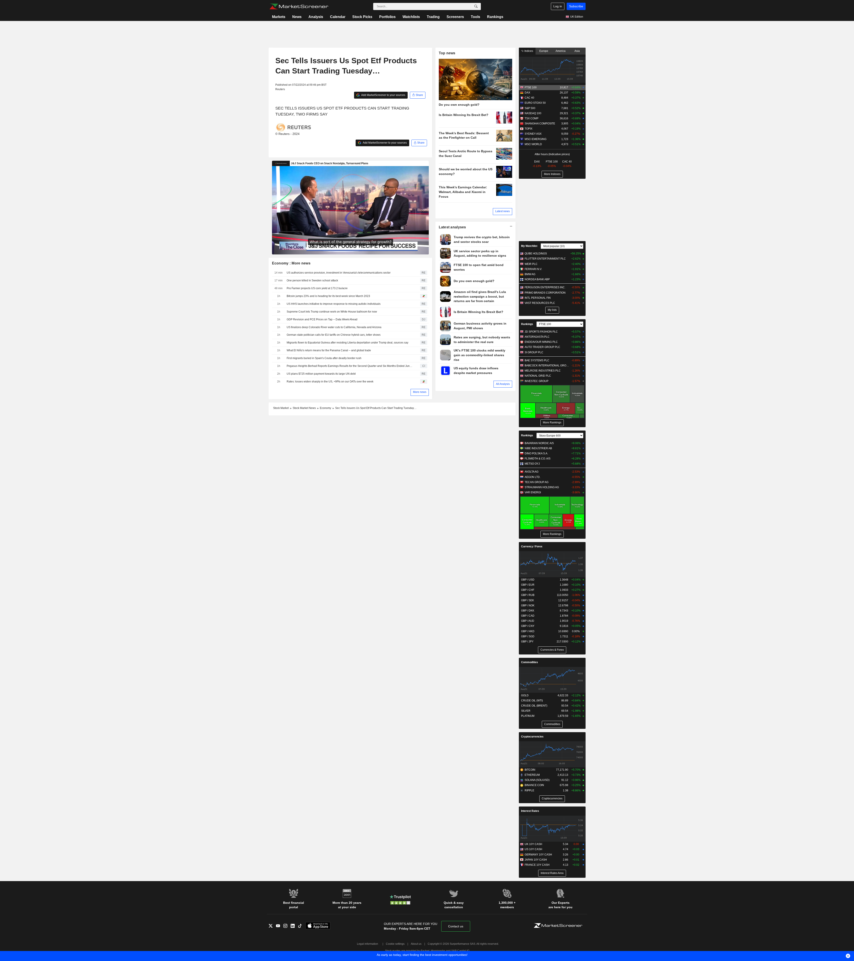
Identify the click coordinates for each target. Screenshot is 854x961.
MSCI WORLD (533, 144)
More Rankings (552, 422)
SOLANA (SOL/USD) (537, 780)
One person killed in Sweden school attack (312, 280)
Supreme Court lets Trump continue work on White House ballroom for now (332, 311)
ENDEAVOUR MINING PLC (541, 341)
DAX (527, 92)
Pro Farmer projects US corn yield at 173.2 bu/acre (317, 288)
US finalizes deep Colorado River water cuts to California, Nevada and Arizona (334, 327)
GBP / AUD (527, 620)
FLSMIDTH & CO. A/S (537, 458)
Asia (577, 51)
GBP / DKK (527, 610)
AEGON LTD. (532, 477)
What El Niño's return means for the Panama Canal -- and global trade (329, 350)
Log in (557, 6)
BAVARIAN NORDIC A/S (539, 443)
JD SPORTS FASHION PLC (541, 331)
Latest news (502, 211)
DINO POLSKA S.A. (536, 453)
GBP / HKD (527, 631)
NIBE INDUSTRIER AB (538, 448)
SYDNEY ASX (533, 133)
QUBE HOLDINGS (536, 253)
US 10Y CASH (533, 849)
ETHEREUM (532, 774)
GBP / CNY (527, 626)
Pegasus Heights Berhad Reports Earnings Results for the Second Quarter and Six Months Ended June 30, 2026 (350, 366)
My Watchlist (529, 246)
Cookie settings (395, 943)
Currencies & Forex (552, 649)
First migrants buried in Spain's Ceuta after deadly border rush (324, 358)
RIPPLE (529, 790)
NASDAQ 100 (533, 113)
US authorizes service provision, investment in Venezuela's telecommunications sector (339, 272)
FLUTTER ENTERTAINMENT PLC (545, 258)
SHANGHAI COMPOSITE (540, 123)
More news (419, 392)
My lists (552, 309)
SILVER (525, 710)
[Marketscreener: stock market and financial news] (299, 6)
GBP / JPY (527, 641)
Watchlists (411, 17)
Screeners (455, 17)
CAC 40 (529, 97)
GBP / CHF (527, 589)
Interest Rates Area (552, 873)
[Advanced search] (476, 6)
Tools (475, 17)
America (561, 51)
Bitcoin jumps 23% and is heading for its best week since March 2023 (328, 296)
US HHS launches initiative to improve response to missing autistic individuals (334, 303)
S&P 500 (530, 108)
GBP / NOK (527, 605)
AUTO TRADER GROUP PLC (542, 347)
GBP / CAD (527, 615)
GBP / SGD (527, 636)
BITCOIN (530, 769)
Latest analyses (452, 227)
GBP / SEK (527, 600)
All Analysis (503, 384)
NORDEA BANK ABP (537, 279)
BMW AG (530, 274)
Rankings (495, 17)
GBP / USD (527, 579)
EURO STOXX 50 (535, 102)
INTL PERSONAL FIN (538, 297)
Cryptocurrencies (532, 736)
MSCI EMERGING (535, 139)
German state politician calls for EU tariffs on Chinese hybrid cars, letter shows (334, 334)
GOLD (525, 695)
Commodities (529, 662)
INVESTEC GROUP (536, 381)
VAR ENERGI (533, 492)
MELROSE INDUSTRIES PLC (543, 370)
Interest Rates (530, 811)
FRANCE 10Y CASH (537, 864)
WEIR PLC (531, 264)
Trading (433, 17)
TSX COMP (531, 118)
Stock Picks (362, 17)
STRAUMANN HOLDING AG (542, 487)
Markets (278, 17)
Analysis (315, 17)
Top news (447, 53)
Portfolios (387, 17)
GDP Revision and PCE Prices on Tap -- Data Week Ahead (322, 319)
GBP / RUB (527, 595)
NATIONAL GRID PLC (538, 375)
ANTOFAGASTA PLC (537, 336)
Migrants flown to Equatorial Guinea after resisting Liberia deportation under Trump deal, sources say (347, 342)
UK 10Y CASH (533, 844)
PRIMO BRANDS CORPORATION (545, 292)
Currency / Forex (531, 546)
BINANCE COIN (534, 785)
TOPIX (528, 128)
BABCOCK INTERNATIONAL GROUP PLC (547, 365)
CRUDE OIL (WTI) (532, 700)
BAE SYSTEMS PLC (537, 360)
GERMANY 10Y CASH (538, 854)
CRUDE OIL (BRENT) (534, 705)
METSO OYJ (532, 463)
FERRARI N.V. (533, 269)
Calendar (337, 17)
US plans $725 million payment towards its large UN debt (321, 373)
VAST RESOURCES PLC (540, 303)
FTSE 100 (531, 87)
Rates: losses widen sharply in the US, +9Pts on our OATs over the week (330, 381)
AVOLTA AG (531, 471)
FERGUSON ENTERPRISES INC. (545, 287)
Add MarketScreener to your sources (383, 95)
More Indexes (552, 174)
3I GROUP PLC (534, 352)
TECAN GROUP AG (536, 482)
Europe (543, 51)
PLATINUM (527, 715)
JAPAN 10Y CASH (536, 859)
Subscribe (576, 6)
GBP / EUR (527, 584)
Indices (528, 51)
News (297, 17)
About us (416, 943)
